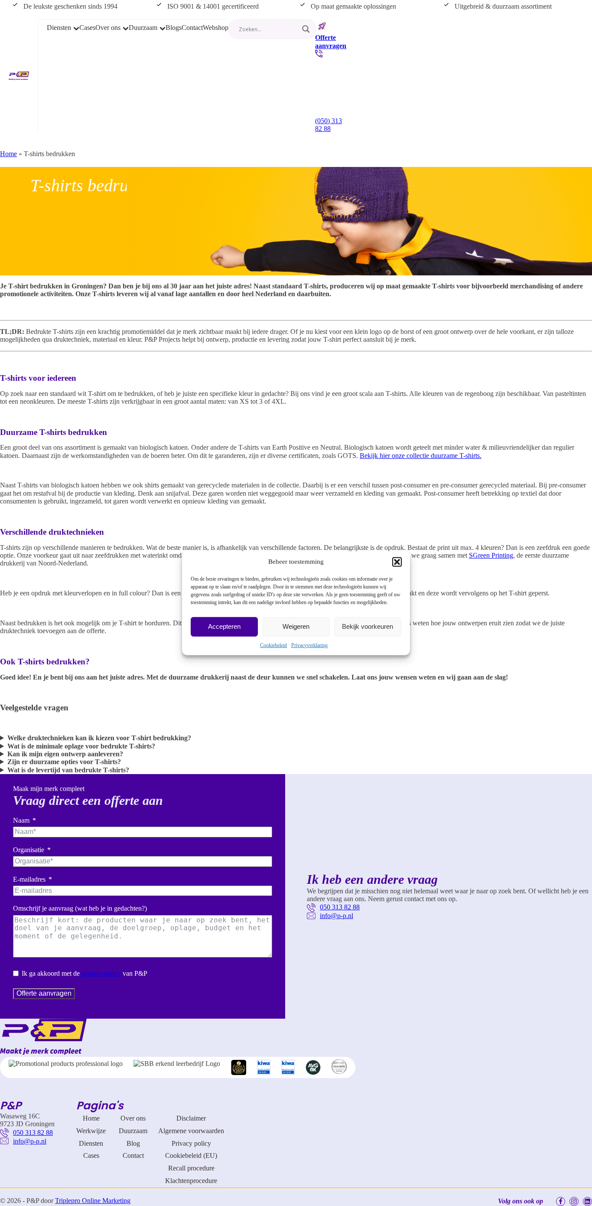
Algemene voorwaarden (191, 1130)
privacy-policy (101, 973)
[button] (397, 561)
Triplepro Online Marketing (92, 1200)
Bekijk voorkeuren (367, 626)
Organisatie (28, 849)
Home (8, 153)
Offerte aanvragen (44, 993)
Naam (21, 820)
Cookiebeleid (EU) (191, 1155)
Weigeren (296, 626)
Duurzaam (143, 27)
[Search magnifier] (306, 29)
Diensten (59, 27)
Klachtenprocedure (191, 1180)
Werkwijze (91, 1130)
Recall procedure (191, 1168)
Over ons (107, 27)
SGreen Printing (491, 555)
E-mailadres (29, 879)
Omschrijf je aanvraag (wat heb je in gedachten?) (80, 908)
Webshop (215, 27)
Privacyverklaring (309, 645)
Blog (133, 1143)
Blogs (174, 27)
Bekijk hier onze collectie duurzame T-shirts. (420, 455)
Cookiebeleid (273, 645)
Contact (192, 27)
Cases (87, 27)
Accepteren (224, 626)
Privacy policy (191, 1143)
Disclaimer (191, 1118)
